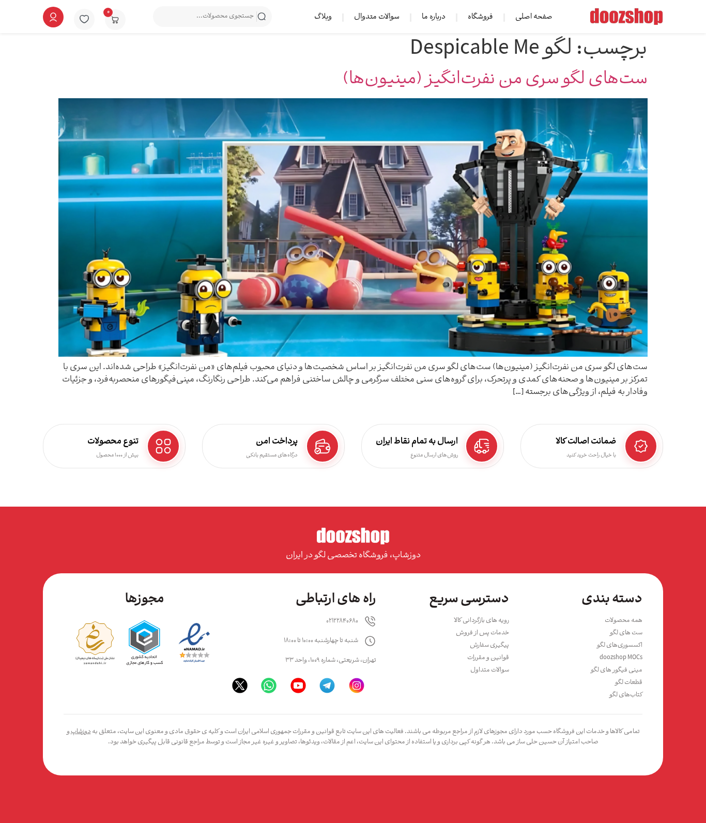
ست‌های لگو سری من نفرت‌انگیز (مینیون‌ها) (495, 80)
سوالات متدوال (377, 17)
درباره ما (434, 17)
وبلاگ (323, 17)
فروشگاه (480, 17)
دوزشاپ (81, 731)
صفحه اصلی (533, 17)
